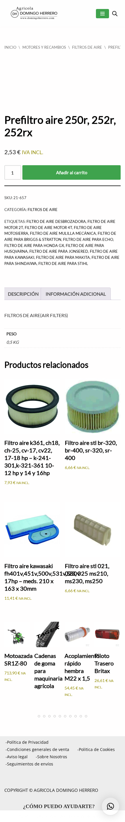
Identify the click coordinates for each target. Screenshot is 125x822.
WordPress (93, 816)
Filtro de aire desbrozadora (56, 221)
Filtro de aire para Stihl (63, 263)
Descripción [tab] (23, 294)
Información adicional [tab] (76, 294)
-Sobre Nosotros (51, 756)
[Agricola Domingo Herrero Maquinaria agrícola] (33, 13)
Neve (24, 816)
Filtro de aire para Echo (88, 239)
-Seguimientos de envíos (29, 764)
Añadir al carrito (71, 172)
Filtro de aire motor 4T (48, 227)
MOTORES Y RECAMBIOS (44, 47)
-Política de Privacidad (27, 742)
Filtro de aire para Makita (63, 257)
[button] (110, 806)
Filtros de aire (87, 47)
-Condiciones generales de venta (37, 749)
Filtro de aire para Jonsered (58, 251)
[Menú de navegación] (102, 13)
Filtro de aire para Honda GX (34, 245)
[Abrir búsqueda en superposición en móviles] (115, 13)
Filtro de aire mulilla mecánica (63, 233)
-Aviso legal (17, 756)
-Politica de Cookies (96, 749)
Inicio (10, 47)
